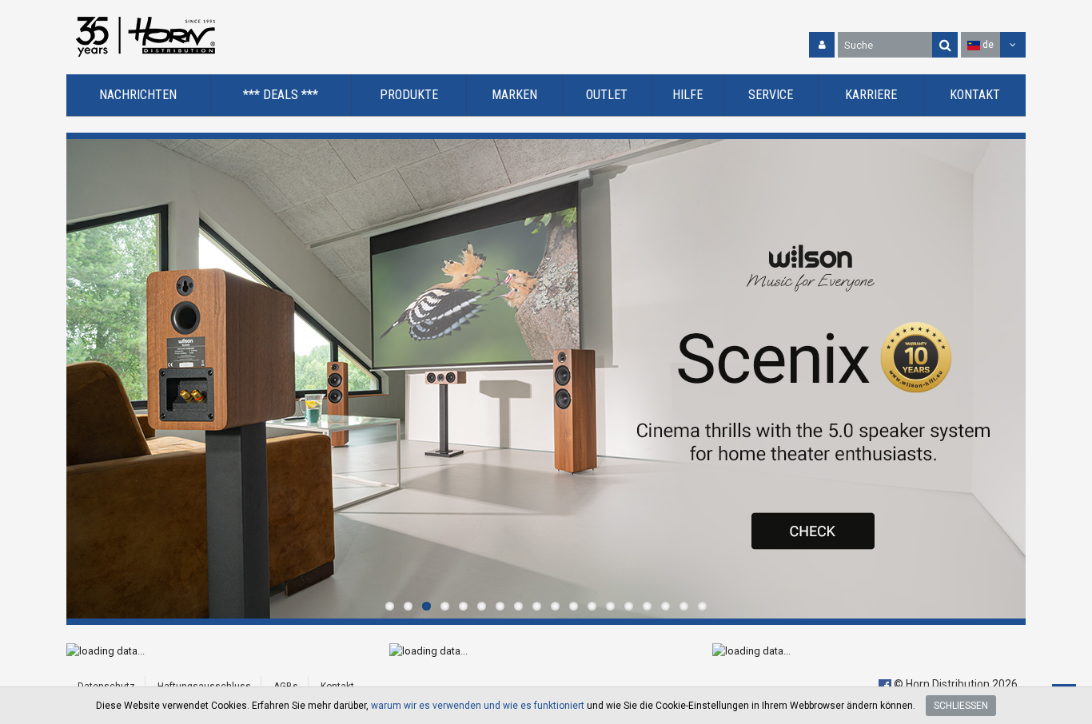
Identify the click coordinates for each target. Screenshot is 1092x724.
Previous (82, 379)
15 (647, 606)
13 (610, 606)
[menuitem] (138, 95)
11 (573, 606)
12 (592, 606)
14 (628, 606)
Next (1010, 379)
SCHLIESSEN (961, 705)
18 (702, 606)
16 (665, 606)
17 (684, 606)
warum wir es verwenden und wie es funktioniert (477, 705)
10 (555, 606)
